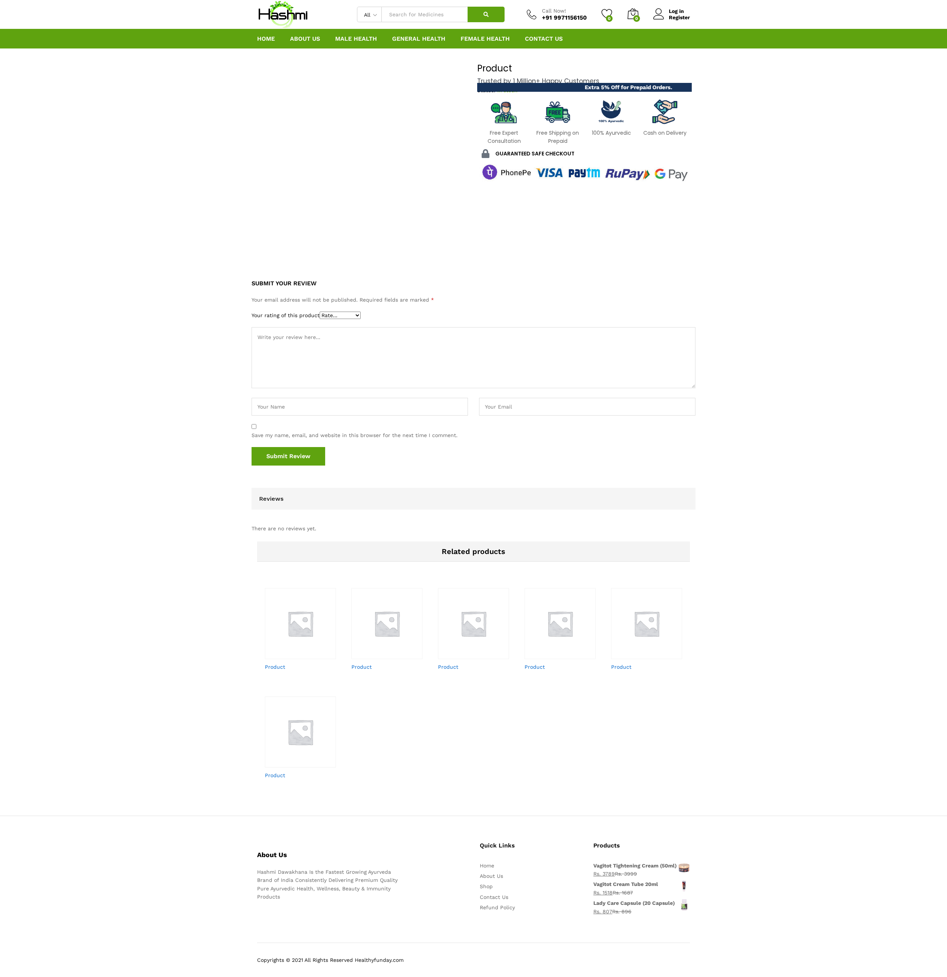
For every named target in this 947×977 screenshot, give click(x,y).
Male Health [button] (356, 39)
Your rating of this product (286, 315)
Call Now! (554, 11)
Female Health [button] (485, 39)
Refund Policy (497, 907)
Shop (486, 886)
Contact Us (544, 39)
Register (679, 17)
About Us (305, 39)
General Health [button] (418, 39)
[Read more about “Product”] (288, 654)
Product (275, 667)
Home (266, 39)
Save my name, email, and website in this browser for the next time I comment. (355, 435)
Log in (676, 11)
